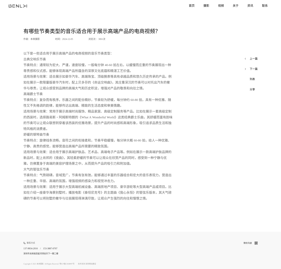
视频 (221, 5)
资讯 (250, 5)
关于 (236, 5)
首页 (192, 5)
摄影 (206, 5)
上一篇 (254, 58)
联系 (265, 5)
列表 (252, 79)
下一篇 (254, 69)
